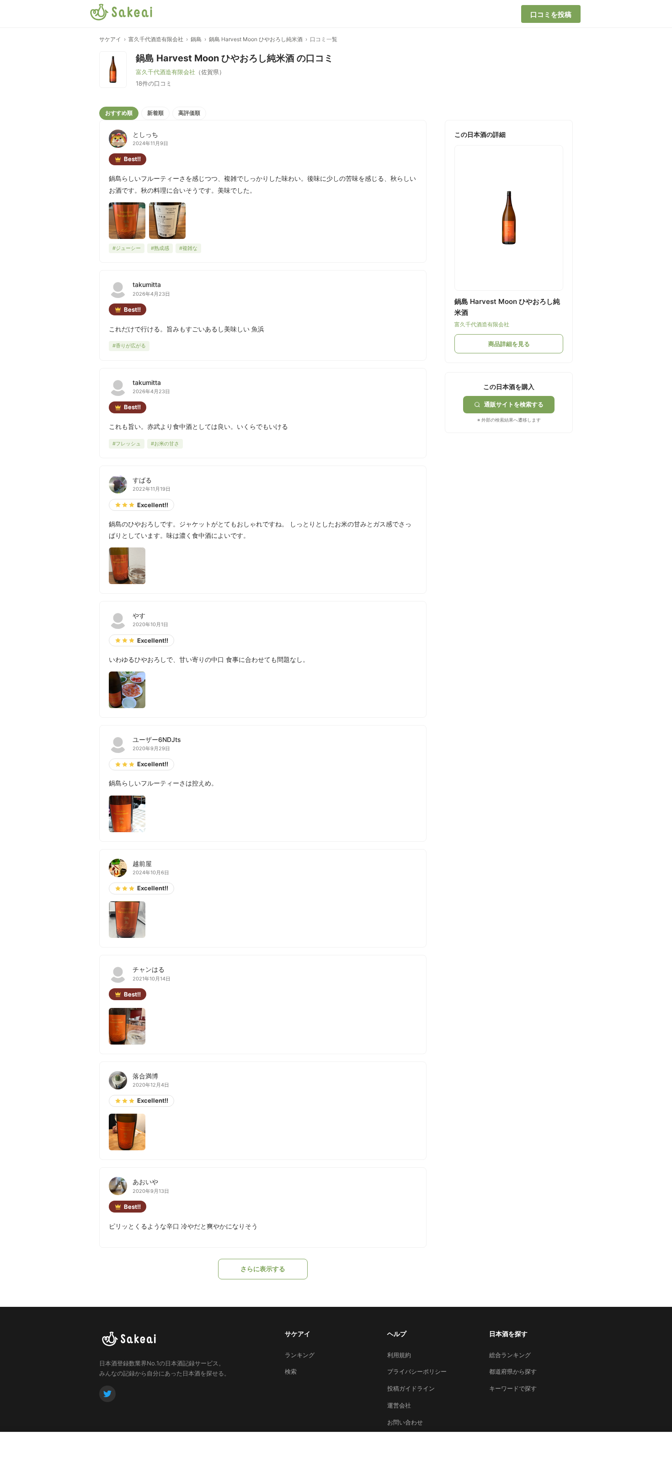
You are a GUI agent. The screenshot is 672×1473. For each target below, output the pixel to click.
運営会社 (399, 1405)
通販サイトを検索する (514, 404)
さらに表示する (262, 1269)
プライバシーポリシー (417, 1371)
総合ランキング (510, 1355)
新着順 (155, 112)
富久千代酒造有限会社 (155, 39)
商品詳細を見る (509, 343)
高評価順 (189, 112)
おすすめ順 (119, 112)
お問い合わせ (405, 1422)
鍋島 (196, 39)
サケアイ (110, 39)
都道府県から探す (513, 1371)
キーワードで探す (513, 1388)
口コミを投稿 (550, 14)
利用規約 (399, 1355)
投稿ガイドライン (411, 1388)
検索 (291, 1371)
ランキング (300, 1355)
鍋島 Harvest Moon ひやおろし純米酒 (256, 39)
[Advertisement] (513, 490)
